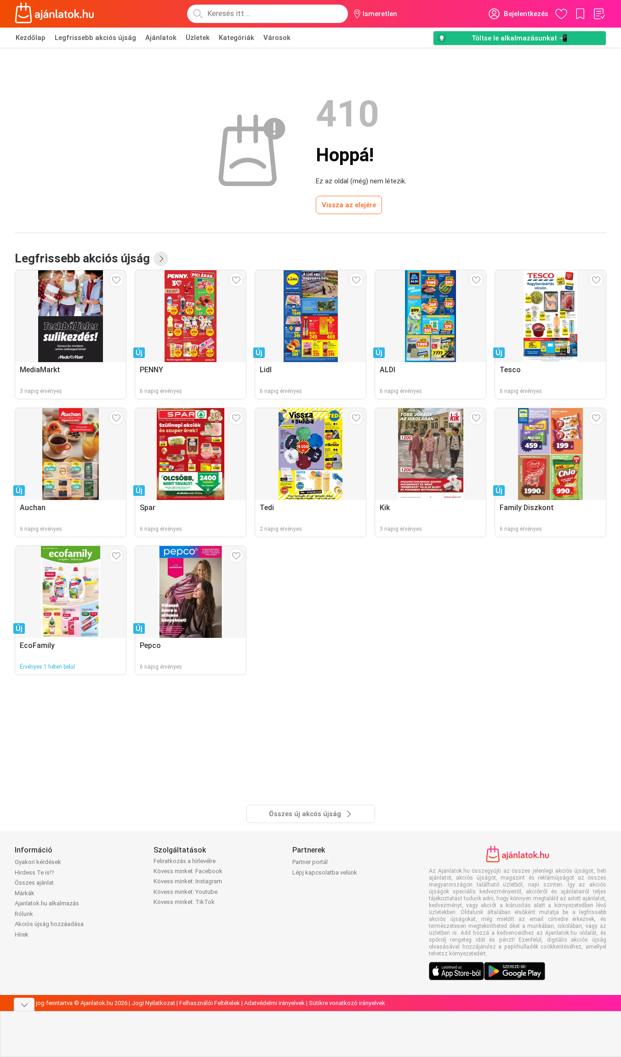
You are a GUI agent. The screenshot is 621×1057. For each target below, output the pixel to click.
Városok (277, 38)
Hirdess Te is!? (34, 872)
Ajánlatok (161, 38)
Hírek (21, 934)
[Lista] (599, 13)
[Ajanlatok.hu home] (54, 13)
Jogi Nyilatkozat (153, 1003)
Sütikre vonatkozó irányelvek (347, 1003)
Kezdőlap (31, 38)
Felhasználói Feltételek (209, 1003)
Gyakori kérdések (38, 861)
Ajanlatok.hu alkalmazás (47, 903)
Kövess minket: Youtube (185, 891)
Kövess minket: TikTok (184, 901)
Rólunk (24, 913)
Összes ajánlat (34, 882)
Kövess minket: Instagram (188, 881)
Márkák (24, 893)
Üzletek (198, 38)
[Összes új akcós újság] (161, 258)
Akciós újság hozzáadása (49, 924)
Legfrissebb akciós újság (95, 38)
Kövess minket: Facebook (188, 871)
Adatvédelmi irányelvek (274, 1003)
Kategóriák (236, 38)
